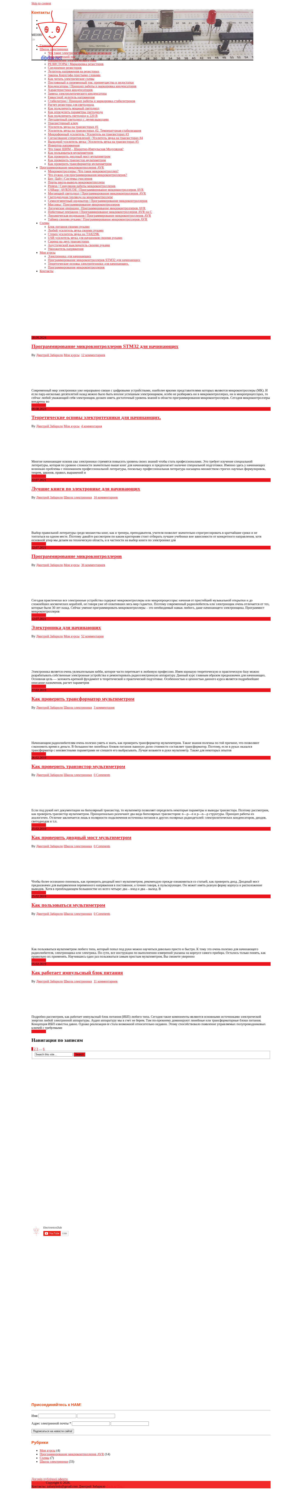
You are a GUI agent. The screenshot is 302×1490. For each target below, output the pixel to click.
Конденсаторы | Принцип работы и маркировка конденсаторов (92, 86)
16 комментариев (106, 497)
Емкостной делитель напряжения (71, 97)
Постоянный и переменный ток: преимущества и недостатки (91, 82)
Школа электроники (54, 49)
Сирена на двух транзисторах (68, 241)
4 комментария (91, 426)
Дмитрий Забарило (49, 355)
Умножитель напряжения (65, 249)
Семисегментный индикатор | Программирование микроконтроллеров (97, 201)
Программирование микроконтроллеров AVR (72, 167)
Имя (34, 1415)
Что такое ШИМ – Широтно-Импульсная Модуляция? (85, 149)
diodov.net (38, 1482)
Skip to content (41, 3)
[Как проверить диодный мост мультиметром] (150, 864)
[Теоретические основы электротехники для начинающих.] (150, 444)
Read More (38, 405)
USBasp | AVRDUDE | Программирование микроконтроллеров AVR (96, 189)
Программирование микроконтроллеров (76, 267)
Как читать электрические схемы (71, 79)
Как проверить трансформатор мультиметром (80, 164)
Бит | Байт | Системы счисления (70, 178)
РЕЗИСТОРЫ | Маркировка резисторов (76, 64)
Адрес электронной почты (51, 1423)
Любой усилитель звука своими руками (76, 230)
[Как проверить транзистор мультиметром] (150, 792)
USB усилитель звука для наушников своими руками (85, 238)
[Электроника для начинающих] (150, 654)
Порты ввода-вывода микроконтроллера (76, 182)
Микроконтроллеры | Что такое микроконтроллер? (83, 171)
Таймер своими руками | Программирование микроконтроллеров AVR (97, 219)
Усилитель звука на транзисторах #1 (73, 127)
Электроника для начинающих (69, 256)
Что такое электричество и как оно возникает (80, 53)
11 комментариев (106, 981)
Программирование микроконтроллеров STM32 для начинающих (94, 260)
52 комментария (92, 636)
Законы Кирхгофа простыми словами (74, 75)
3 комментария (104, 707)
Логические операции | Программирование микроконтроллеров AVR (96, 208)
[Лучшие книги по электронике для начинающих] (150, 515)
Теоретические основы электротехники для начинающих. (88, 263)
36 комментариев (93, 565)
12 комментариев (93, 355)
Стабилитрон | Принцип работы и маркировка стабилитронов (91, 101)
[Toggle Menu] (33, 39)
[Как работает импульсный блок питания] (150, 999)
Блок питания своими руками (69, 226)
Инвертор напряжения (64, 145)
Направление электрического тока (72, 60)
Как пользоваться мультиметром (70, 152)
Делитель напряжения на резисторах (73, 71)
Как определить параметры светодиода (75, 112)
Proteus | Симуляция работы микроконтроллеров (81, 186)
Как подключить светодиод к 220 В (73, 115)
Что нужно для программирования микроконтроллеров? (87, 175)
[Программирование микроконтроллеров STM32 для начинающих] (150, 373)
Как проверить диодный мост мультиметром (79, 156)
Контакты (46, 271)
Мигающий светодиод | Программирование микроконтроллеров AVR (97, 193)
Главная (45, 45)
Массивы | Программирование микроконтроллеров (84, 204)
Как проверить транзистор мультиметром (77, 160)
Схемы (44, 223)
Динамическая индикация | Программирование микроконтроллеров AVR (99, 215)
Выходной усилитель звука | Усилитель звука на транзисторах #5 (93, 141)
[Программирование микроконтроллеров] (150, 583)
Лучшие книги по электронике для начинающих (85, 488)
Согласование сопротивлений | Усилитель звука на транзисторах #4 (95, 138)
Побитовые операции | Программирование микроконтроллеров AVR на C (100, 212)
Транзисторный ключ (63, 123)
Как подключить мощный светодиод (73, 108)
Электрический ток (61, 56)
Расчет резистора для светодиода (71, 104)
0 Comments (102, 775)
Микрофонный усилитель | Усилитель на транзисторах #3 (88, 134)
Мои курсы (47, 252)
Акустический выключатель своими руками (79, 245)
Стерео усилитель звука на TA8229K (73, 234)
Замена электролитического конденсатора (77, 93)
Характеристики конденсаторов (70, 90)
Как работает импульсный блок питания (77, 972)
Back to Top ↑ (115, 1486)
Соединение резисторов (65, 67)
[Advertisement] (151, 305)
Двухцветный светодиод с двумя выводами (78, 119)
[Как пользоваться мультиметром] (150, 931)
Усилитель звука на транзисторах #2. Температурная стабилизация (94, 130)
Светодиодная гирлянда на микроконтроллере (80, 197)
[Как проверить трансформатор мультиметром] (150, 725)
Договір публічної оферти (49, 1479)
